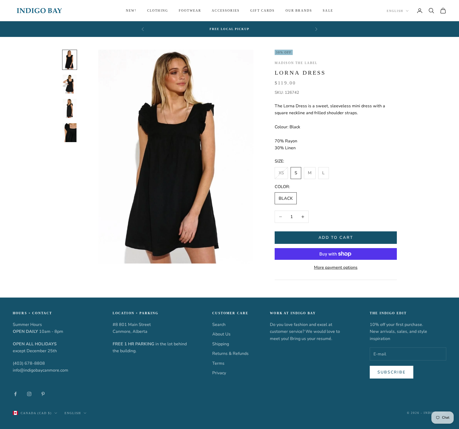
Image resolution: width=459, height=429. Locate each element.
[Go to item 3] (69, 108)
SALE (328, 10)
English (395, 10)
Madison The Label (296, 63)
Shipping (220, 344)
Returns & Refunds (230, 353)
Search (219, 325)
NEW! (131, 10)
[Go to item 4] (69, 132)
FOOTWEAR (190, 10)
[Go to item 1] (69, 60)
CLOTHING (157, 10)
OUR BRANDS (299, 10)
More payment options (336, 267)
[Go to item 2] (69, 84)
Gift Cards (262, 10)
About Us (221, 334)
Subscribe (391, 372)
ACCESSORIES (226, 10)
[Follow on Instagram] (29, 394)
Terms (218, 363)
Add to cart (335, 237)
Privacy (219, 373)
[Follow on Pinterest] (43, 394)
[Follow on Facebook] (15, 394)
